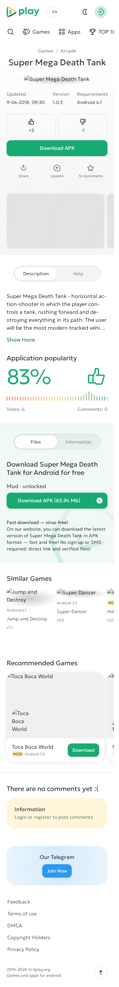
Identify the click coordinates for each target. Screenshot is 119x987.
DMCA (14, 925)
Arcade (68, 51)
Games (45, 51)
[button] (100, 972)
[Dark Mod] (85, 11)
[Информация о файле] (99, 501)
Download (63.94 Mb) (49, 500)
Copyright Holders (28, 937)
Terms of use (22, 913)
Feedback (18, 902)
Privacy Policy (23, 949)
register (42, 817)
